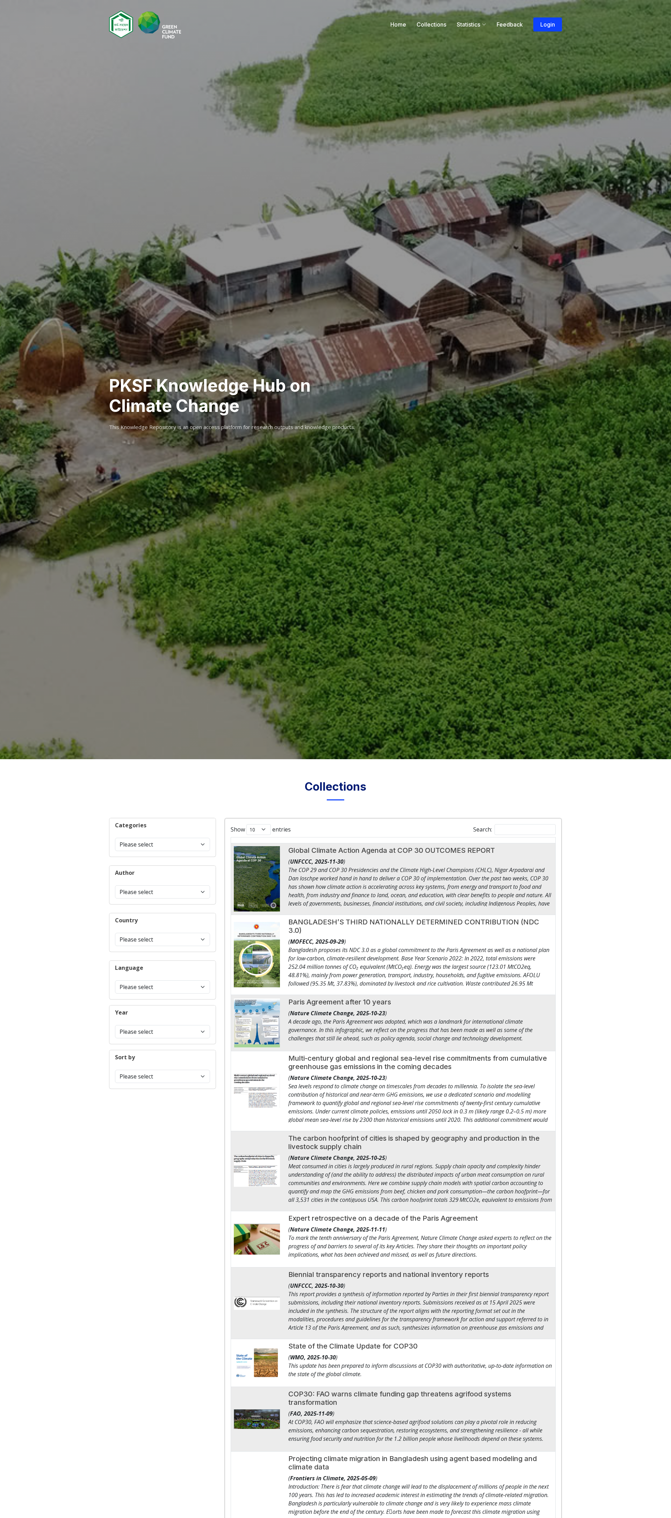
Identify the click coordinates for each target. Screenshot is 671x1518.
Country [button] (126, 920)
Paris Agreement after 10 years (339, 1002)
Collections (431, 24)
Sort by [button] (125, 1057)
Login (547, 24)
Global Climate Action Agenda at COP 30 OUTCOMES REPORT (391, 850)
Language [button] (129, 968)
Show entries (261, 829)
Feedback (510, 24)
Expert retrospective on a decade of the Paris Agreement (383, 1218)
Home (398, 24)
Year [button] (121, 1012)
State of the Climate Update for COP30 (353, 1346)
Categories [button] (130, 825)
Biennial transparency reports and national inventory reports (388, 1274)
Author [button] (125, 873)
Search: (482, 829)
